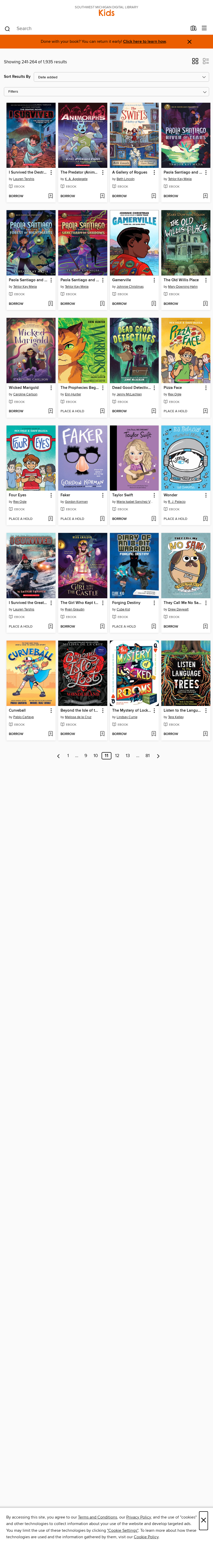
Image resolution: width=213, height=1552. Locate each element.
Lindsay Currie (127, 717)
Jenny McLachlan (129, 394)
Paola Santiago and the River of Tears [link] (183, 172)
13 (128, 756)
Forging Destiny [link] (126, 603)
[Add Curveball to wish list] (50, 734)
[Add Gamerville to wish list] (153, 304)
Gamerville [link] (121, 280)
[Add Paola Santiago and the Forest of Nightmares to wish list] (50, 304)
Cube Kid (123, 609)
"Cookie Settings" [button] (122, 1530)
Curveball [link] (17, 710)
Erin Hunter (73, 394)
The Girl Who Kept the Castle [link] (80, 603)
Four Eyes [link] (17, 495)
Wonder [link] (170, 495)
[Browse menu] (204, 28)
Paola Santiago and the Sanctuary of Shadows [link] (80, 280)
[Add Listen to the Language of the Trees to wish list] (205, 734)
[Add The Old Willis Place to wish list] (205, 304)
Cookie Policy (146, 1537)
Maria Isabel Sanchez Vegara (135, 502)
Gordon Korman (76, 502)
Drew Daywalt (178, 609)
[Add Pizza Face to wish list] (205, 411)
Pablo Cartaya (23, 717)
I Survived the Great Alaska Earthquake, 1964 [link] (28, 603)
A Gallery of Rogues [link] (129, 172)
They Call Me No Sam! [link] (183, 603)
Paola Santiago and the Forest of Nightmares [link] (28, 280)
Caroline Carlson (25, 394)
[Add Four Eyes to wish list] (50, 519)
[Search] (7, 28)
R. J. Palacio (176, 502)
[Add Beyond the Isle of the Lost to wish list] (102, 734)
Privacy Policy (138, 1517)
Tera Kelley (176, 717)
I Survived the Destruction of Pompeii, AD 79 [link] (28, 172)
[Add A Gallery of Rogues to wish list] (153, 196)
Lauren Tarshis (23, 179)
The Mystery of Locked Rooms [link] (132, 710)
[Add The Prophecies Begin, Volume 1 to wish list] (102, 411)
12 (117, 756)
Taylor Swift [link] (122, 495)
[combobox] (95, 29)
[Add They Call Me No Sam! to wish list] (205, 626)
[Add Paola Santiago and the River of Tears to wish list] (205, 196)
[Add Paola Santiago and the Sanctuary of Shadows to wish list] (102, 304)
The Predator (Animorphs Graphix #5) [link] (80, 172)
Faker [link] (65, 495)
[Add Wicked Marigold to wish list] (50, 411)
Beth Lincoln (126, 179)
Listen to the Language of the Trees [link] (183, 710)
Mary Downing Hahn (183, 287)
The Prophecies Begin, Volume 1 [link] (80, 388)
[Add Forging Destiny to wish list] (153, 626)
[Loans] (193, 29)
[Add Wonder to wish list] (205, 519)
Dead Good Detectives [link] (132, 388)
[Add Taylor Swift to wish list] (153, 519)
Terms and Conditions (97, 1517)
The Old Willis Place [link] (181, 280)
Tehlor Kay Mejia (180, 179)
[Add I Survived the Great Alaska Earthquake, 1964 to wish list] (50, 626)
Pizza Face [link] (173, 388)
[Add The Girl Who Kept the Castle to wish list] (102, 626)
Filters (13, 92)
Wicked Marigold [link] (24, 388)
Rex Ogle (174, 394)
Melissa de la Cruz (78, 717)
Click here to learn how (144, 41)
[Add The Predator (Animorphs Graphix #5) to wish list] (102, 196)
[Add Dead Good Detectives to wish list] (153, 411)
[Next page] (158, 756)
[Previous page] (59, 756)
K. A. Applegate (76, 179)
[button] (195, 62)
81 (147, 756)
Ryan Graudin (74, 609)
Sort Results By (17, 76)
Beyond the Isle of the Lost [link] (80, 710)
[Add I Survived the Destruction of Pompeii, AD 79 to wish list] (50, 196)
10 (96, 756)
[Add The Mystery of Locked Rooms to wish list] (153, 734)
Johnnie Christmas (130, 287)
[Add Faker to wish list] (102, 519)
